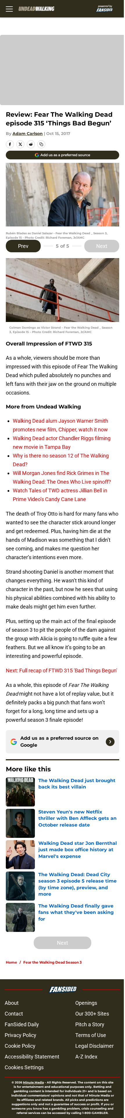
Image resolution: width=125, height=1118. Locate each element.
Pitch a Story (89, 1024)
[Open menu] (9, 8)
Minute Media (33, 1082)
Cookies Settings (24, 1067)
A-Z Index (86, 1057)
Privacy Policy (20, 1035)
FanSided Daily (22, 1024)
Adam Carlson (27, 133)
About (12, 1003)
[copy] (41, 144)
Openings (86, 1003)
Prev (23, 246)
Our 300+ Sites (92, 1014)
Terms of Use (90, 1035)
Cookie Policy (20, 1046)
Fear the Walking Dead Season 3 (52, 962)
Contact (14, 1014)
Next (101, 246)
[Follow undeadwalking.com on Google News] (110, 741)
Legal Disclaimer (94, 1046)
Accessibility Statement (32, 1057)
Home (11, 962)
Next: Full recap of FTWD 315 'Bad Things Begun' (61, 670)
